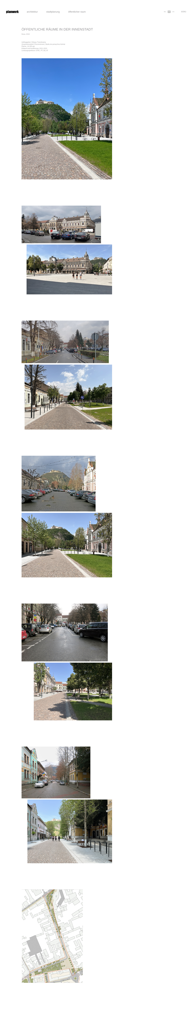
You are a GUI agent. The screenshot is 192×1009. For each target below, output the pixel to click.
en (173, 11)
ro (165, 11)
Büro (183, 12)
